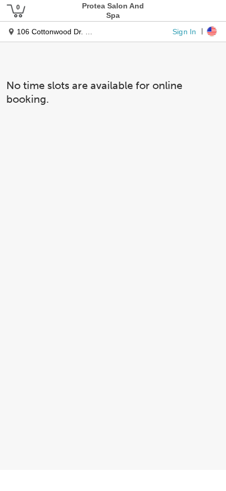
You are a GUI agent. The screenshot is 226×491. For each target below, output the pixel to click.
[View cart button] (15, 10)
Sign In (184, 31)
